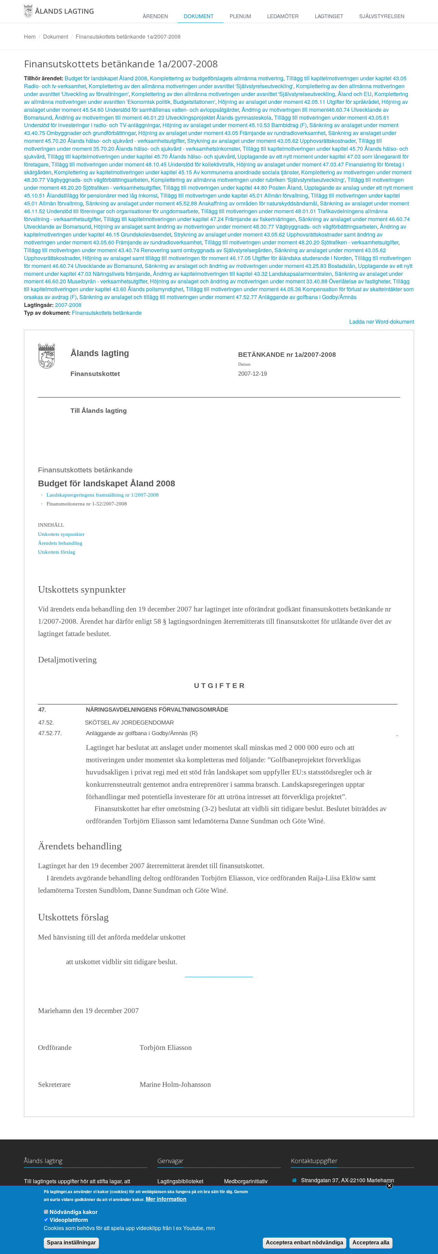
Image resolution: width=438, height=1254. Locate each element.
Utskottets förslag (56, 552)
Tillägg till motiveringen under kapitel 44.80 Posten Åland (232, 187)
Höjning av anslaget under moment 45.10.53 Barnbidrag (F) (235, 125)
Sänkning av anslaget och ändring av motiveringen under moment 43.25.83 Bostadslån (250, 266)
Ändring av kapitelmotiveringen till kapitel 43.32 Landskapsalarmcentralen (242, 274)
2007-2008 (68, 305)
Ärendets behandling (60, 543)
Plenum (240, 15)
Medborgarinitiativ (246, 1181)
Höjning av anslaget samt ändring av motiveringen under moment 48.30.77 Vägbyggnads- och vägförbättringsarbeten (235, 226)
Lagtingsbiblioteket (180, 1181)
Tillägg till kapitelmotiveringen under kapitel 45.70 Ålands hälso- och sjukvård (141, 156)
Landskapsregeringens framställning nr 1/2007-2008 (103, 495)
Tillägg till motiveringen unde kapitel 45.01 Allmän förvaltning (234, 195)
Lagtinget (329, 15)
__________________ (219, 974)
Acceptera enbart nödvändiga (304, 1242)
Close (389, 1186)
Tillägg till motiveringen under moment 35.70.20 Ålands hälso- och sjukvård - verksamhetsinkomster (203, 144)
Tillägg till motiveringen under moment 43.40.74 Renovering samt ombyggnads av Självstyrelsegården (148, 250)
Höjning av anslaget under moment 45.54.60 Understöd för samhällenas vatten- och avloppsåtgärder (216, 105)
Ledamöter (283, 15)
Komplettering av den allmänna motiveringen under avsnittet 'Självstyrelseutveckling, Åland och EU (251, 94)
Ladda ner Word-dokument (381, 321)
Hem (30, 36)
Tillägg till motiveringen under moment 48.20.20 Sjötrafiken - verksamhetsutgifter (301, 242)
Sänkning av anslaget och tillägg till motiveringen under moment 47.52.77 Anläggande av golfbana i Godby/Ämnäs (218, 297)
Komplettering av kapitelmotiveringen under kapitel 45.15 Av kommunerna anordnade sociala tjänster (176, 172)
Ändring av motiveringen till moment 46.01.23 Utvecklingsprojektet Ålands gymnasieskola (163, 117)
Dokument (199, 15)
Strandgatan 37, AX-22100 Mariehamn (347, 1180)
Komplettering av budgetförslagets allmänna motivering (216, 78)
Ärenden (155, 15)
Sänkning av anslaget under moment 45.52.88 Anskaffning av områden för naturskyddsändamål (201, 203)
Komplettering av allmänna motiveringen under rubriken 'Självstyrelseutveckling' (248, 180)
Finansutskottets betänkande (107, 312)
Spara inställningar (71, 1242)
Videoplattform (69, 1220)
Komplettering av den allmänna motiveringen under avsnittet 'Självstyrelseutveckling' (191, 86)
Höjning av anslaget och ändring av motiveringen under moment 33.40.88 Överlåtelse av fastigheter (270, 281)
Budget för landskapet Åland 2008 (106, 78)
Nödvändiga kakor (74, 1212)
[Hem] (66, 14)
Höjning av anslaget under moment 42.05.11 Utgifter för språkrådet (298, 102)
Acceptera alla (370, 1242)
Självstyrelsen (381, 15)
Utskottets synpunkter (61, 534)
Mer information (166, 1199)
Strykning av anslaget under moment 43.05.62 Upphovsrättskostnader (271, 141)
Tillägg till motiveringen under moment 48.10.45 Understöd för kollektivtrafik (142, 164)
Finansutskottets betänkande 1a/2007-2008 (128, 36)
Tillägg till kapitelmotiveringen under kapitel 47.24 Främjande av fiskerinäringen (199, 219)
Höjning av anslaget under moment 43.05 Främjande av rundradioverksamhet (231, 133)
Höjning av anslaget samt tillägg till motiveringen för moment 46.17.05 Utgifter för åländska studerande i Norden (217, 258)
